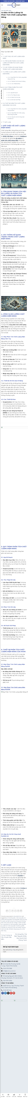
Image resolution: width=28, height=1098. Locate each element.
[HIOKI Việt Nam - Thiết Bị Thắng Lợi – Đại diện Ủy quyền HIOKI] (14, 5)
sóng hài (10, 927)
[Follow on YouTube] (14, 993)
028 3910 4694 (7, 980)
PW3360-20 (4, 927)
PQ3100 (18, 925)
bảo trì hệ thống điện (10, 918)
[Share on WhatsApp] (7, 911)
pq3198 (22, 925)
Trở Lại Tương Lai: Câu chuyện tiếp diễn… (6, 937)
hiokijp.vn (23, 136)
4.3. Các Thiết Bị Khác (15, 83)
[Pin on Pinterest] (18, 911)
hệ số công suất (17, 921)
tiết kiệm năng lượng (14, 929)
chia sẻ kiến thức (6, 10)
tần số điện (18, 927)
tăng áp (24, 927)
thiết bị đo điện (5, 929)
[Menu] (2, 5)
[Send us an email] (8, 993)
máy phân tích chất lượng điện (10, 924)
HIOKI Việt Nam (8, 136)
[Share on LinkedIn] (21, 911)
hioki (5, 922)
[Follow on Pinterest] (11, 993)
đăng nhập (12, 950)
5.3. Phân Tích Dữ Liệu (14, 97)
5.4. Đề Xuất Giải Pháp (14, 99)
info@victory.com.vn (9, 971)
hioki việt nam (10, 922)
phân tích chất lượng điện (9, 140)
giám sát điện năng (8, 921)
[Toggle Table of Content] (2, 54)
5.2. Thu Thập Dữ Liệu (14, 95)
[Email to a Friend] (15, 911)
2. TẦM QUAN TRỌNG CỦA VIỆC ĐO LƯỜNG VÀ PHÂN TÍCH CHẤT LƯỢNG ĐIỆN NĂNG (13, 62)
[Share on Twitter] (12, 911)
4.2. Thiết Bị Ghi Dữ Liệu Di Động (17, 81)
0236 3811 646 (7, 990)
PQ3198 (20, 875)
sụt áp (13, 927)
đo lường (19, 138)
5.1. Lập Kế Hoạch (13, 92)
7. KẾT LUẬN (7, 122)
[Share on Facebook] (9, 911)
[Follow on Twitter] (5, 993)
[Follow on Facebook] (2, 993)
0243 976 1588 (7, 968)
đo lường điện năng (17, 919)
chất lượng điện (20, 918)
